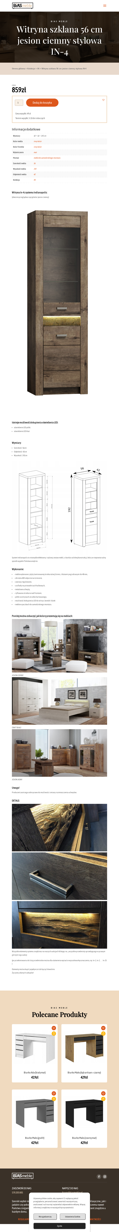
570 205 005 (17, 1192)
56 (34, 163)
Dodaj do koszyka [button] (54, 1033)
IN (38, 69)
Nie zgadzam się (45, 1216)
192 (35, 169)
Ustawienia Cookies (72, 1216)
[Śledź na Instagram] (104, 1176)
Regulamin (24, 1219)
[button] (105, 100)
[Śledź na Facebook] (99, 1176)
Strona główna (18, 69)
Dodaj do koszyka (42, 102)
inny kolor (38, 141)
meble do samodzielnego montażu (47, 158)
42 (34, 174)
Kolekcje (31, 69)
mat (35, 152)
